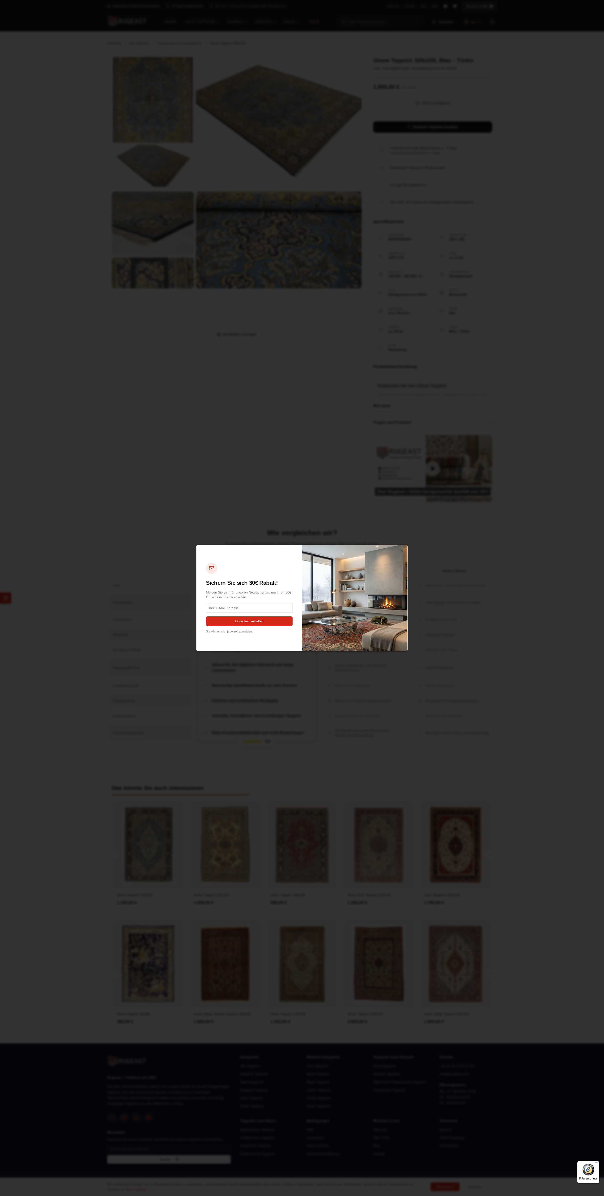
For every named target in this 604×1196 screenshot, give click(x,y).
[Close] (402, 550)
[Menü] (596, 1164)
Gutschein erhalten (249, 621)
